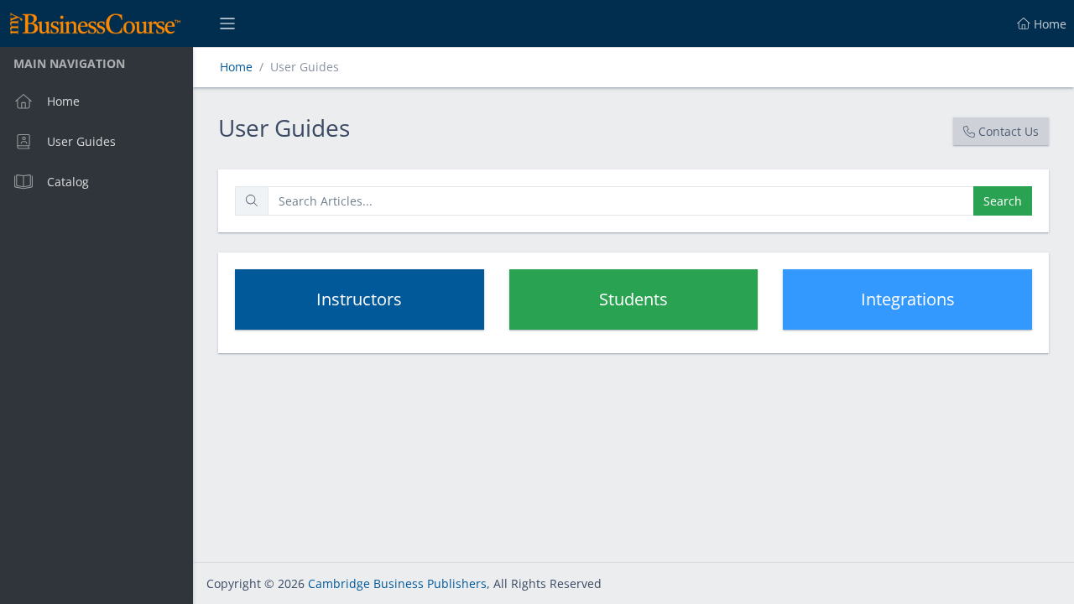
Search (1002, 201)
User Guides (81, 141)
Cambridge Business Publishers (397, 583)
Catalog (68, 182)
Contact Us (1008, 131)
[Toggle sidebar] (227, 23)
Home (63, 101)
